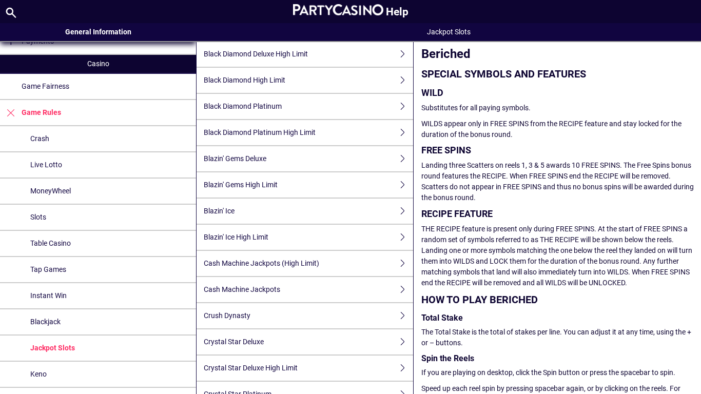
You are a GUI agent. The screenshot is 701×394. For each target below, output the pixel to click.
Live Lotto (46, 165)
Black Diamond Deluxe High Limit (256, 54)
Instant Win (48, 295)
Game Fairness (45, 86)
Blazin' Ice (219, 211)
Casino (98, 64)
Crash (39, 138)
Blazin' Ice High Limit (236, 237)
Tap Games (48, 269)
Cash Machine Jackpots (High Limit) (261, 263)
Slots (38, 217)
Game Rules (41, 112)
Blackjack (45, 322)
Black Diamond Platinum (243, 106)
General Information (98, 32)
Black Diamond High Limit (244, 80)
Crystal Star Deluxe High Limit (251, 368)
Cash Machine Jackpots (242, 289)
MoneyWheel (50, 191)
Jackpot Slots (52, 348)
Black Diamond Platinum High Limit (260, 132)
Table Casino (50, 243)
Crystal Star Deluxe (234, 342)
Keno (38, 374)
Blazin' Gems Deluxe (235, 158)
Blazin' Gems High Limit (241, 185)
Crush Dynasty (227, 315)
